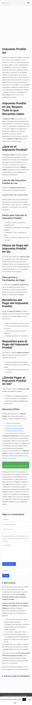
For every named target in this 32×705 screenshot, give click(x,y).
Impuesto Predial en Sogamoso (15, 428)
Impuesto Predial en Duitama (14, 431)
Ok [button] (24, 699)
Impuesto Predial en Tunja (14, 426)
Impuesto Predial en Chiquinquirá (16, 433)
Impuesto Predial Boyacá (13, 423)
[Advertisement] (16, 26)
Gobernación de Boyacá (9, 458)
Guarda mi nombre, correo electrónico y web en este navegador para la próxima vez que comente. (15, 538)
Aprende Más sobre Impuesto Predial (15, 466)
